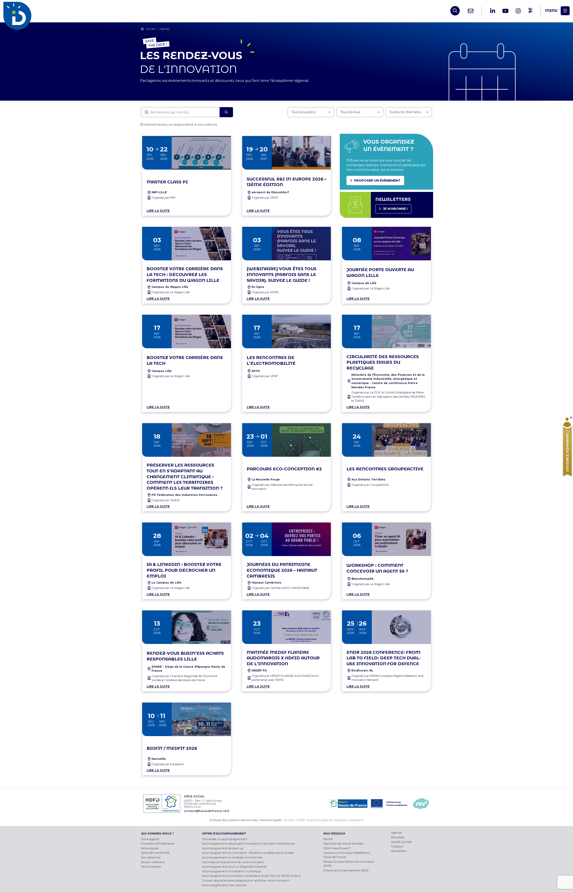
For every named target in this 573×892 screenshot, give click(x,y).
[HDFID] (18, 11)
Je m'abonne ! (395, 209)
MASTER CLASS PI (167, 182)
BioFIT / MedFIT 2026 (172, 748)
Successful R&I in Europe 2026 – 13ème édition (286, 181)
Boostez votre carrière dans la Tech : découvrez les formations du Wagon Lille (185, 274)
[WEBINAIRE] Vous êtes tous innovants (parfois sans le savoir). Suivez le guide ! (281, 274)
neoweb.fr (356, 820)
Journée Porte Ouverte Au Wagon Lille (380, 272)
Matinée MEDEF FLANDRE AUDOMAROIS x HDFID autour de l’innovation (283, 658)
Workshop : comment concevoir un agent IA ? (377, 568)
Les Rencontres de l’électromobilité (271, 360)
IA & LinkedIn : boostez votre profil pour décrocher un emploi (184, 570)
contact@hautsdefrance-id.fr (207, 811)
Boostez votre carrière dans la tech (185, 360)
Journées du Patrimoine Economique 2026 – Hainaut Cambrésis (282, 570)
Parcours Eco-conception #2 (284, 468)
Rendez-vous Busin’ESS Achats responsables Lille (185, 656)
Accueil (150, 28)
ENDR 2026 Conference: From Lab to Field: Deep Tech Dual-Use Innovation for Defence (383, 658)
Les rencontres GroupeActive (384, 468)
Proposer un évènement (377, 180)
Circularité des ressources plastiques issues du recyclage (382, 362)
